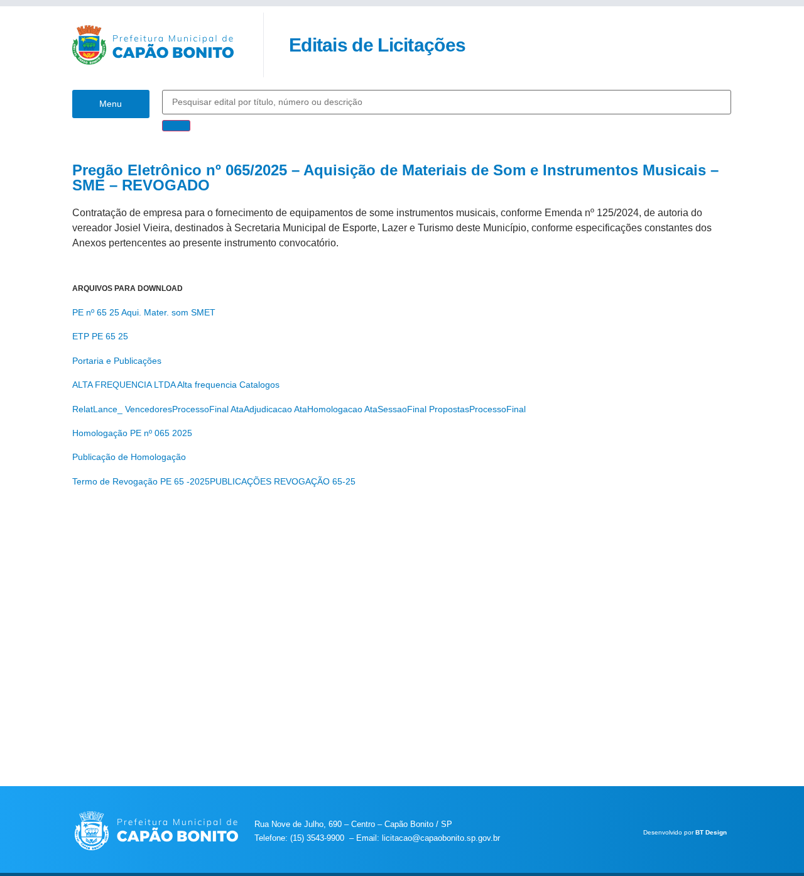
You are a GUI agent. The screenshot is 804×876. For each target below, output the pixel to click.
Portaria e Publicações (116, 361)
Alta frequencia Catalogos (228, 385)
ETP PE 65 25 (100, 336)
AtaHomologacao (328, 409)
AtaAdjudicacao (261, 409)
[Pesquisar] (176, 125)
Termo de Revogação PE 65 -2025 (141, 481)
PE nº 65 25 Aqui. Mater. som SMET (143, 312)
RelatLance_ (97, 409)
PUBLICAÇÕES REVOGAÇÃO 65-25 (283, 481)
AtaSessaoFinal (395, 409)
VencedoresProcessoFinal (177, 409)
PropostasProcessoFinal (477, 409)
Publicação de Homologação (129, 457)
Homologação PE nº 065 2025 (132, 433)
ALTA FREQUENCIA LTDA (123, 385)
